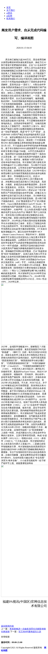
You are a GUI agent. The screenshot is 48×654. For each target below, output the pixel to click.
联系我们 (10, 18)
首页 (8, 7)
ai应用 (9, 16)
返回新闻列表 (7, 626)
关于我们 (10, 10)
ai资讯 (9, 13)
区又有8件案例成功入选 (30, 631)
